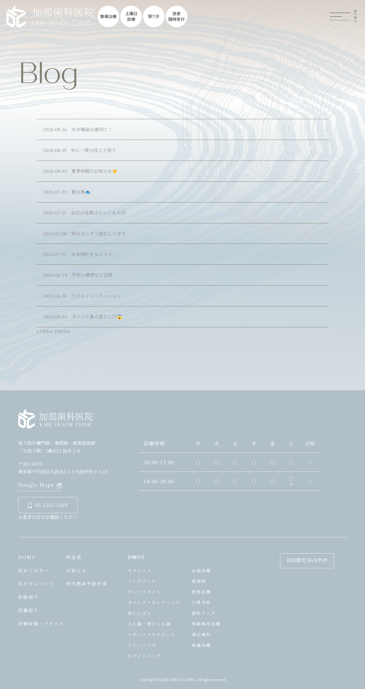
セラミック (140, 570)
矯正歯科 (201, 634)
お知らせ (76, 570)
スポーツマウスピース (151, 634)
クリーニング (142, 645)
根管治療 (201, 591)
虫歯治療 (201, 570)
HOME (27, 557)
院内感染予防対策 (86, 584)
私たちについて (36, 584)
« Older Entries (53, 331)
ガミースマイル (144, 591)
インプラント (142, 581)
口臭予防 (201, 602)
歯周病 (199, 581)
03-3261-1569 (51, 504)
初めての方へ (33, 570)
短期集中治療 (206, 623)
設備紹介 (28, 610)
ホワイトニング (144, 656)
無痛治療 (201, 645)
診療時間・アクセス (41, 624)
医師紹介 (28, 597)
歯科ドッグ (204, 613)
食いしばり (140, 613)
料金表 (74, 557)
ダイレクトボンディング (154, 602)
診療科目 (136, 557)
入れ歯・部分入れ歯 (149, 623)
